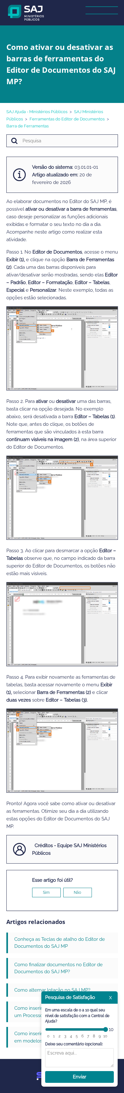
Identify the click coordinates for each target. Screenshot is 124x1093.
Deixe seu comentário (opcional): (74, 1044)
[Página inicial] (26, 12)
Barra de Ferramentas (27, 126)
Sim (46, 892)
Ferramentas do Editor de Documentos (67, 119)
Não (77, 892)
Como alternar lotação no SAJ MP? (52, 990)
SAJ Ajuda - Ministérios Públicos (36, 111)
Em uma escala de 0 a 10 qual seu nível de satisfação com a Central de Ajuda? (77, 1015)
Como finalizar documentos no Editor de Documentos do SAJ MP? (58, 968)
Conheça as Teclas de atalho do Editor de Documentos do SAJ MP (59, 942)
